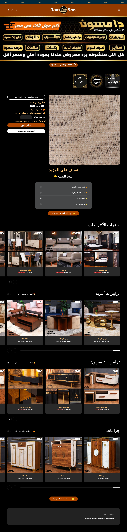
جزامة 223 (102, 476)
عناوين (85, 2)
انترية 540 (63, 270)
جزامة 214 (64, 476)
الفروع (118, 2)
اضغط (101, 2)
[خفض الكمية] (29, 117)
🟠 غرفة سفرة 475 (25, 270)
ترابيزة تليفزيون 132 (101, 407)
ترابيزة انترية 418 (25, 338)
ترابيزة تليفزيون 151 (25, 407)
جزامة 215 (25, 476)
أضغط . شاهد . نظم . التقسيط (26, 131)
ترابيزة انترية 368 (63, 338)
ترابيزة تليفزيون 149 (63, 407)
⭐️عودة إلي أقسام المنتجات (63, 213)
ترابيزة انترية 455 (101, 338)
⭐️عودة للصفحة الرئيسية (63, 498)
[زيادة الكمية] (22, 117)
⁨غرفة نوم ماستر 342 (101, 270)
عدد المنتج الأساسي (39, 117)
